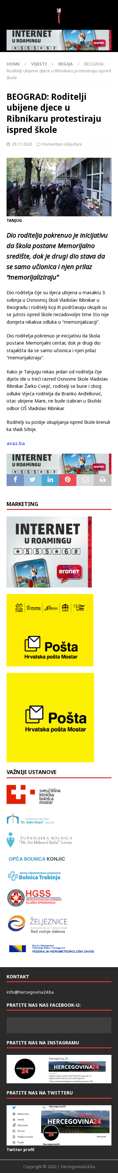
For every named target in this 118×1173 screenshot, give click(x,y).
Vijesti (39, 64)
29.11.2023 (22, 144)
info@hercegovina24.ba (30, 992)
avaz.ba (16, 443)
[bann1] (59, 40)
